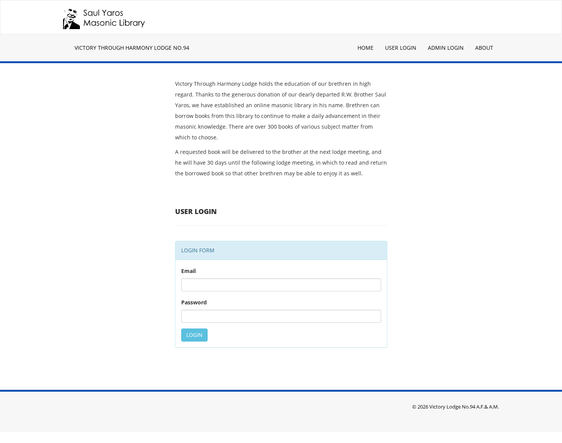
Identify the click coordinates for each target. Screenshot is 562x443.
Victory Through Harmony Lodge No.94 (132, 47)
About (484, 47)
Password (194, 302)
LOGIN (194, 334)
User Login (400, 47)
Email (188, 271)
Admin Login (446, 47)
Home (365, 47)
